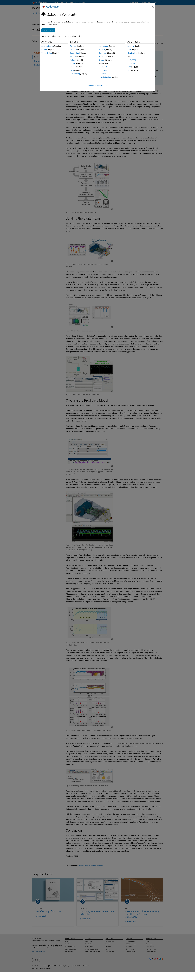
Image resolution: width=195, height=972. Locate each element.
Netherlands (103, 46)
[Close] (152, 6)
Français (104, 74)
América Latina (47, 46)
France (72, 63)
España (73, 56)
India (129, 50)
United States (46, 53)
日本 (129, 67)
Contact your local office (97, 85)
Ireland (72, 67)
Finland (73, 60)
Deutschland (75, 53)
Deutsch (104, 67)
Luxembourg (75, 74)
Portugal (102, 56)
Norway (102, 50)
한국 (129, 70)
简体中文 (133, 60)
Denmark (73, 50)
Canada (44, 50)
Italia (72, 70)
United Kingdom (105, 77)
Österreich (103, 53)
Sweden (102, 60)
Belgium (73, 46)
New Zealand (132, 53)
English (104, 70)
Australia (130, 46)
